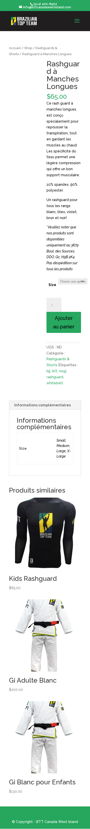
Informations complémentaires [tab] (42, 405)
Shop (28, 48)
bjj (48, 371)
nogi (62, 371)
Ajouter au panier (63, 322)
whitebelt (54, 383)
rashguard (54, 377)
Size (52, 285)
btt (54, 371)
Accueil (15, 48)
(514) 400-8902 (45, 4)
